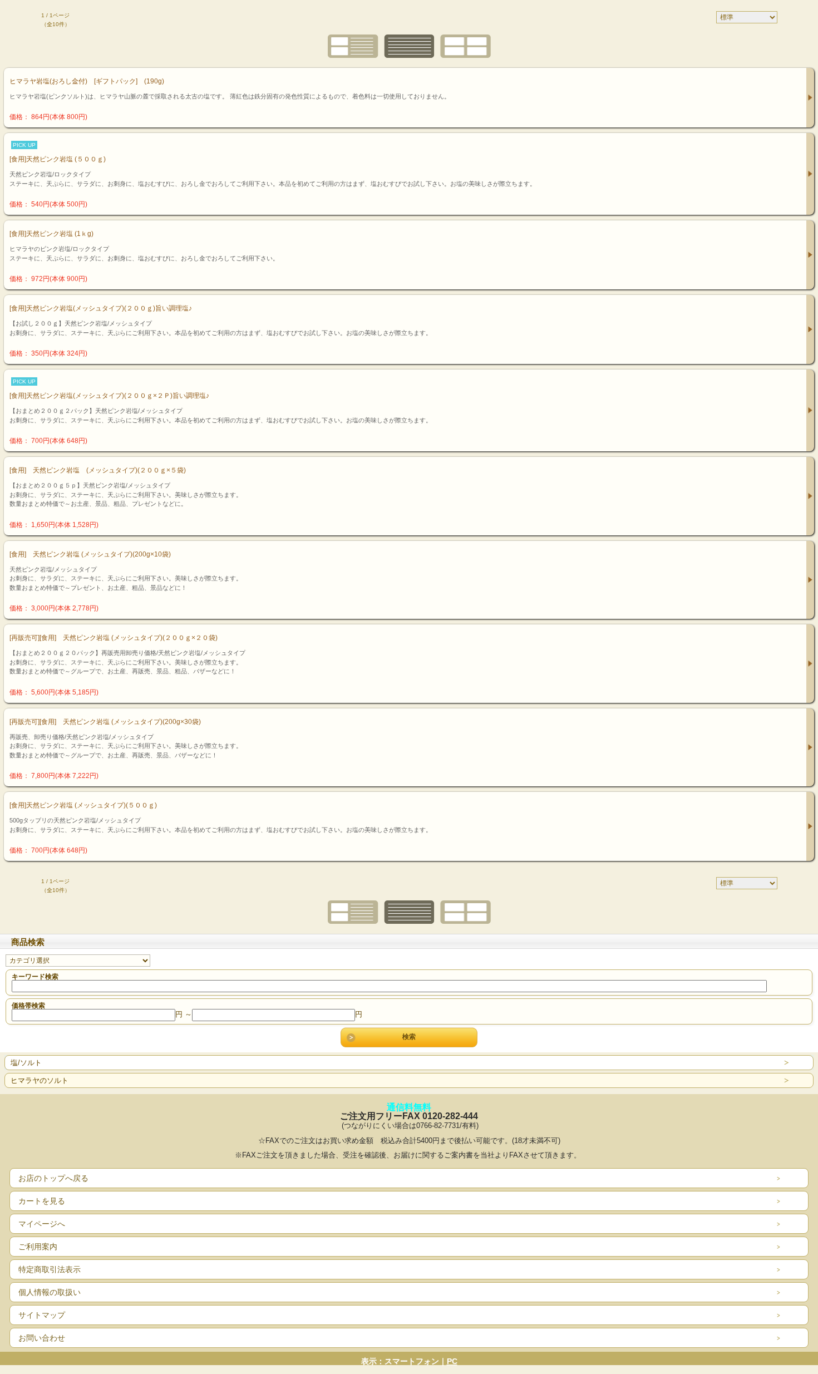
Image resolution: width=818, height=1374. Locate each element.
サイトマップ (41, 1315)
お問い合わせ (41, 1337)
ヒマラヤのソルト (39, 1080)
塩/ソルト (26, 1062)
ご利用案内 (37, 1246)
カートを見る (41, 1200)
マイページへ (41, 1223)
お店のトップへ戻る (53, 1178)
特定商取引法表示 (49, 1269)
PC (452, 1361)
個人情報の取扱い (49, 1292)
